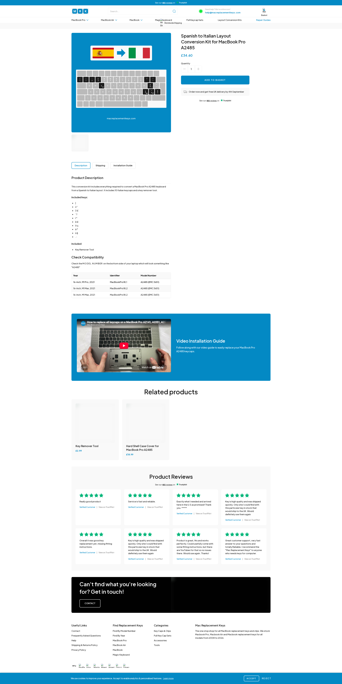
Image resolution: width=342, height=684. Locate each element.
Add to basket (215, 80)
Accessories (160, 640)
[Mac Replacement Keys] (80, 11)
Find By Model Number (124, 631)
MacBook (118, 649)
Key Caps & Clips (162, 631)
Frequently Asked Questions (86, 635)
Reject (266, 678)
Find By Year (119, 635)
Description (81, 165)
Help (73, 640)
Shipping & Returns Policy (84, 645)
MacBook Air (119, 645)
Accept (251, 678)
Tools (157, 645)
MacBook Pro (120, 640)
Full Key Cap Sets (162, 635)
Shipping (100, 165)
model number (92, 263)
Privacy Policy (78, 649)
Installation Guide (123, 165)
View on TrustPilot (106, 507)
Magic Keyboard (121, 654)
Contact (90, 603)
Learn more (168, 678)
